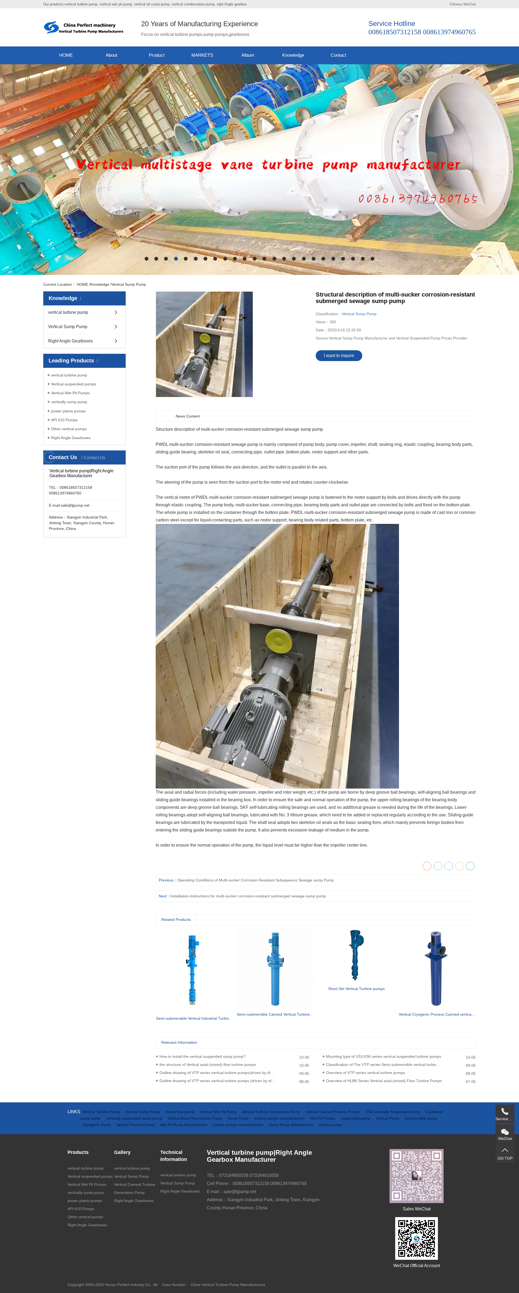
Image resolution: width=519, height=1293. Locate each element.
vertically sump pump (69, 402)
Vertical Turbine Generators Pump (271, 1112)
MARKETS (202, 55)
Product (157, 55)
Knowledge (293, 55)
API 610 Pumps (64, 420)
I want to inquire (339, 355)
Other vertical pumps (69, 429)
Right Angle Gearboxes (70, 341)
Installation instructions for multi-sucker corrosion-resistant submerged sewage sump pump (248, 896)
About (111, 55)
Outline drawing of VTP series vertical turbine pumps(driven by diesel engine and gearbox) (234, 1072)
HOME (66, 55)
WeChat (469, 4)
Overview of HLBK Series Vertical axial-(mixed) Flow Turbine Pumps (384, 1081)
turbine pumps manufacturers (280, 1118)
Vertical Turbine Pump (101, 1112)
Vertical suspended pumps (73, 384)
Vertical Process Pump (136, 1125)
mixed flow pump (180, 1112)
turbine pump (330, 1125)
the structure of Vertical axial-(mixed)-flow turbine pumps (207, 1064)
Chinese (456, 4)
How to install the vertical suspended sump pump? (202, 1056)
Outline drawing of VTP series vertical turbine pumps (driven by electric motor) (226, 1081)
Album (247, 55)
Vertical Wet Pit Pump (219, 1112)
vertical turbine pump (68, 312)
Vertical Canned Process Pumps (333, 1112)
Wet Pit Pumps (323, 1118)
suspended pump (356, 1118)
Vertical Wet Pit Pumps (70, 393)
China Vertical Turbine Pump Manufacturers (228, 1284)
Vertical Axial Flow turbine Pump (195, 1118)
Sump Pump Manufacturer (292, 1125)
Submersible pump (421, 1118)
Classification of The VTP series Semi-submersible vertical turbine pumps (388, 1064)
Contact (338, 55)
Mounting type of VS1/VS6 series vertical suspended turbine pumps (383, 1056)
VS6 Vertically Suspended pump (393, 1112)
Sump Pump (239, 1118)
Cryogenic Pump (97, 1125)
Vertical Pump (388, 1118)
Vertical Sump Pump (128, 284)
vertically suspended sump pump (134, 1118)
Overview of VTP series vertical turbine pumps (365, 1072)
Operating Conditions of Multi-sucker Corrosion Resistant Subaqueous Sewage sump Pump (255, 880)
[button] (146, 259)
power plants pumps (68, 411)
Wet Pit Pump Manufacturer (184, 1125)
